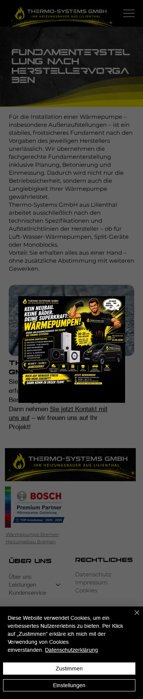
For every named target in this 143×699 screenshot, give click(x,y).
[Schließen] (132, 617)
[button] (115, 306)
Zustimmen (69, 668)
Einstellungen (69, 685)
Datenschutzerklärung (71, 650)
